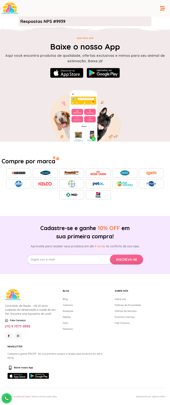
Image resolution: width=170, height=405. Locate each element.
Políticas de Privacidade (128, 305)
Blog (65, 299)
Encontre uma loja (125, 317)
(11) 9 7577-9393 (17, 326)
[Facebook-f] (8, 336)
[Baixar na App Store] (66, 73)
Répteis (67, 317)
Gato (65, 323)
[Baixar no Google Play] (103, 73)
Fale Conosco (122, 323)
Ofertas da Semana (125, 311)
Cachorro (68, 305)
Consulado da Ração (21, 396)
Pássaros (68, 328)
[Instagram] (18, 336)
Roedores (68, 311)
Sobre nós (120, 299)
